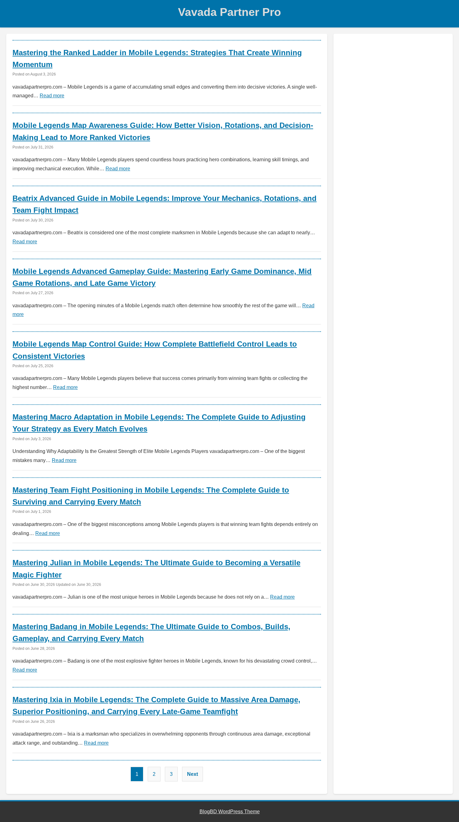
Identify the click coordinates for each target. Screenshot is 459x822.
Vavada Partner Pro (229, 12)
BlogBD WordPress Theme (230, 811)
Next (192, 774)
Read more (52, 95)
